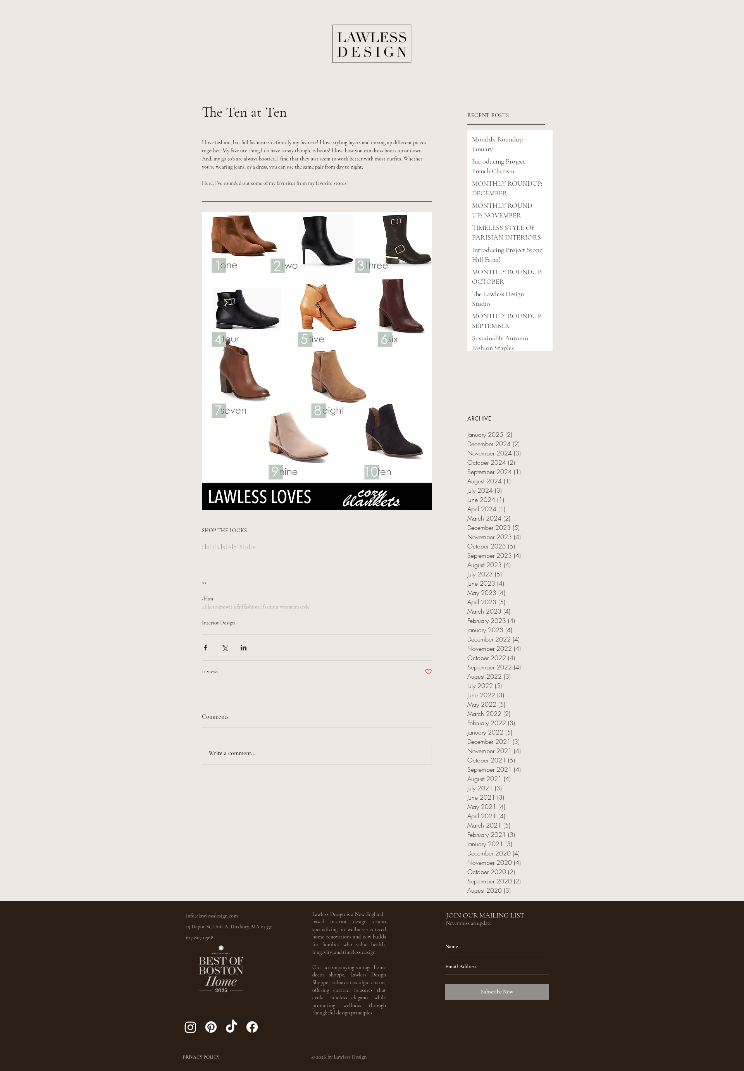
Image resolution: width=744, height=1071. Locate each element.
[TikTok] (231, 1027)
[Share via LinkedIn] (243, 647)
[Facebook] (252, 1027)
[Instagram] (190, 1027)
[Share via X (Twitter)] (224, 647)
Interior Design (218, 622)
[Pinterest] (211, 1027)
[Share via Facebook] (205, 647)
